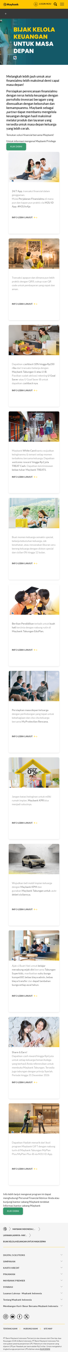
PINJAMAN (9, 1274)
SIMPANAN (9, 1261)
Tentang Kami (10, 1329)
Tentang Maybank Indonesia (17, 1299)
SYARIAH (8, 1287)
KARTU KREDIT (11, 1268)
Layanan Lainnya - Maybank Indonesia (15, 1235)
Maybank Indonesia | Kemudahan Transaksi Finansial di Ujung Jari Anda (24, 1229)
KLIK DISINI (16, 146)
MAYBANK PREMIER (14, 1280)
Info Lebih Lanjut (22, 217)
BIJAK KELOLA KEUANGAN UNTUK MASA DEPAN (24, 1242)
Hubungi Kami (30, 1329)
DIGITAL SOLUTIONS (14, 1255)
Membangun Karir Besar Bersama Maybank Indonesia (30, 1306)
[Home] (5, 1229)
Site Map (48, 1329)
